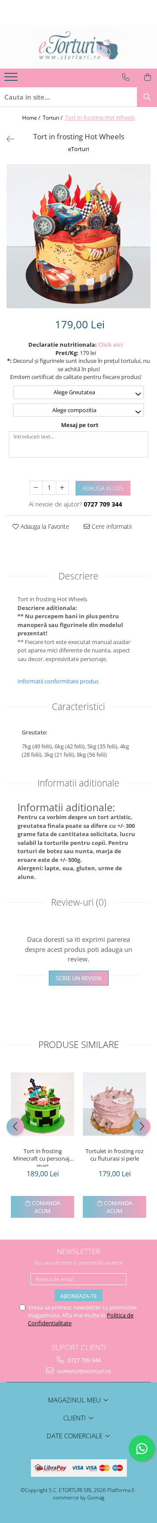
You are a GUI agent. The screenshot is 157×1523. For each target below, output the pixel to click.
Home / (31, 117)
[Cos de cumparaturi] (147, 77)
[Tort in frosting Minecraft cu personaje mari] (42, 1104)
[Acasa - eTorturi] (78, 46)
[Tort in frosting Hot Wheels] (78, 236)
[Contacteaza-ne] (126, 77)
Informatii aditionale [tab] (78, 783)
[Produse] (12, 79)
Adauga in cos (102, 488)
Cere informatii (111, 526)
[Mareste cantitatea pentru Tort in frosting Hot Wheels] (62, 488)
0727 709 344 (83, 1360)
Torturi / (53, 117)
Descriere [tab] (78, 576)
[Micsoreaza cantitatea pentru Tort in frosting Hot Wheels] (36, 488)
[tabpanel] (78, 236)
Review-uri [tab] (78, 902)
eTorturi (78, 149)
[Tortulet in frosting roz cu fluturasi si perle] (114, 1104)
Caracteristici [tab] (78, 706)
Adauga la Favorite (44, 526)
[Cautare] (147, 97)
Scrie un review (79, 978)
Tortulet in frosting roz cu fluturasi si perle (114, 1154)
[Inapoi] (6, 139)
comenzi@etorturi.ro (83, 1371)
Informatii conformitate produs (58, 681)
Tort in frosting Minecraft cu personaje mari (42, 1157)
